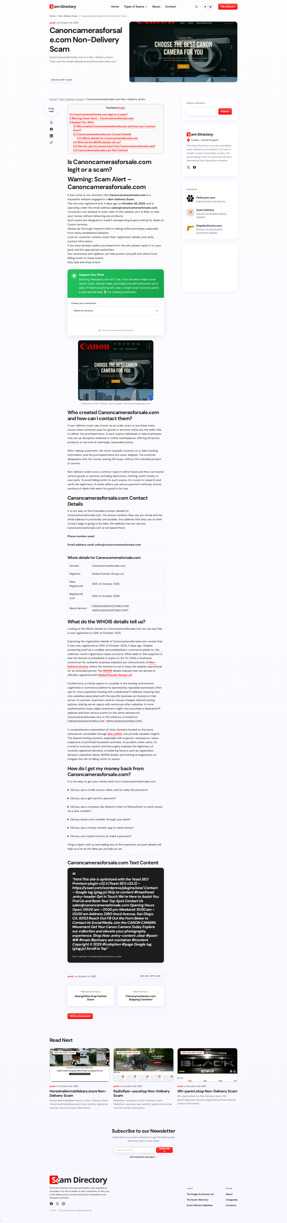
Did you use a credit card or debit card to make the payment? (109, 790)
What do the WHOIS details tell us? (97, 142)
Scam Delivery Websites (200, 1205)
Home (52, 16)
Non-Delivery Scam (68, 16)
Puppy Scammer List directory (211, 201)
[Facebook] (194, 167)
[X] (188, 167)
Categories (231, 1199)
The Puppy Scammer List (200, 1194)
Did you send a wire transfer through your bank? (100, 819)
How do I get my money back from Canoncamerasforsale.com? (114, 146)
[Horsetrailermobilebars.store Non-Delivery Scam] (80, 1065)
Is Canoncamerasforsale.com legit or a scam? (98, 114)
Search (225, 111)
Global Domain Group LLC (115, 675)
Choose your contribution (83, 303)
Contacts (231, 1205)
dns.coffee (115, 734)
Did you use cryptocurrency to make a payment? (101, 836)
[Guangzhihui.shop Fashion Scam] (90, 996)
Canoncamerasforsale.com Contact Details (102, 134)
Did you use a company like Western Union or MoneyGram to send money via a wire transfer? (115, 809)
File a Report (228, 6)
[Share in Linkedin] (51, 136)
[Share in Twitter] (51, 122)
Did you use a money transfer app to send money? (102, 828)
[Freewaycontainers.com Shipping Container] (141, 996)
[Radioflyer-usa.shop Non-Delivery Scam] (143, 1065)
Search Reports (196, 103)
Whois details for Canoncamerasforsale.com (107, 138)
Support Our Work (81, 122)
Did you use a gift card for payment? (93, 798)
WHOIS (107, 671)
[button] (196, 6)
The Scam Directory (197, 1199)
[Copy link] (51, 142)
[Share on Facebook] (51, 129)
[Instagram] (63, 1204)
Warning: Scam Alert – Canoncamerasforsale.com (101, 118)
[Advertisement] (210, 268)
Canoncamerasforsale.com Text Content (100, 150)
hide (121, 107)
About (229, 1194)
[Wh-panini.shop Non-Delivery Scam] (207, 1065)
